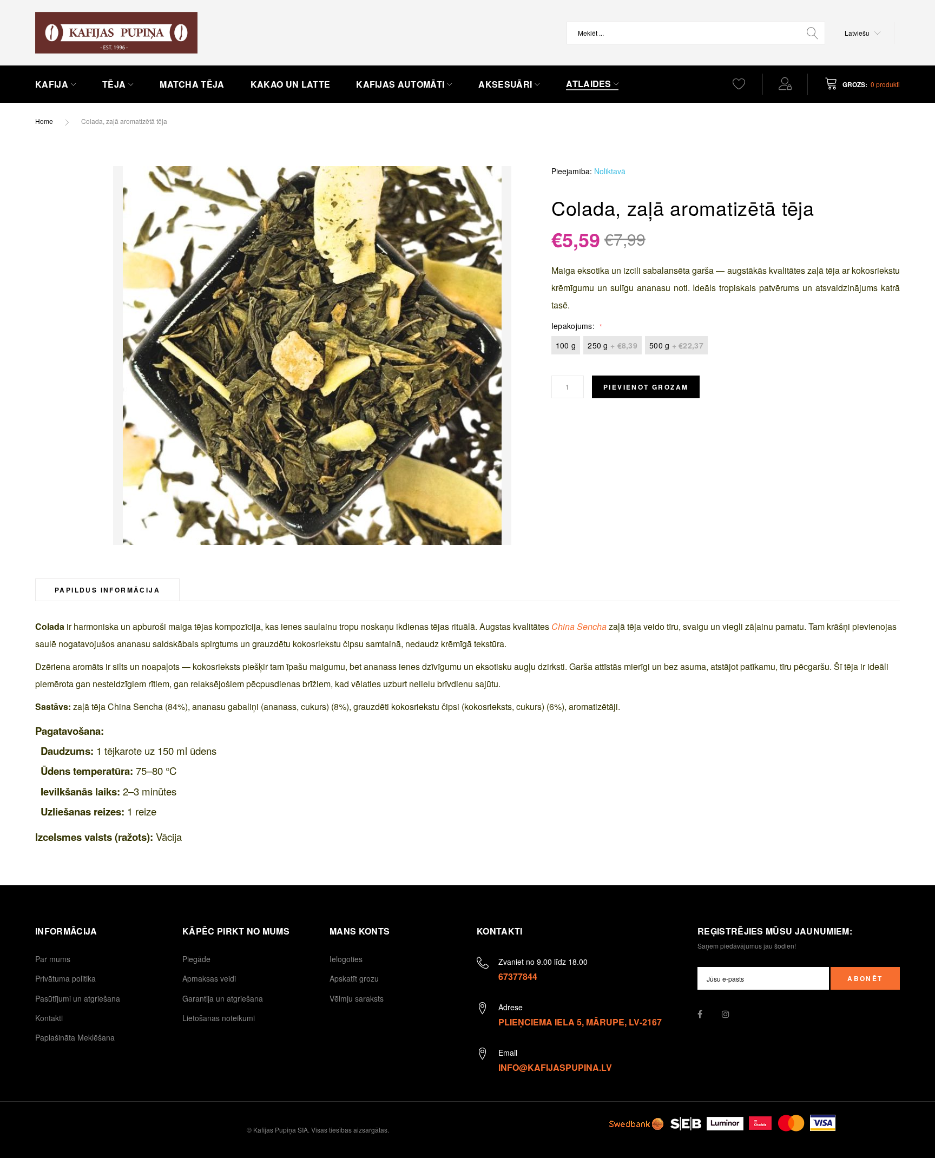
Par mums (52, 958)
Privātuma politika (65, 978)
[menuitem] (55, 84)
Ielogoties (346, 958)
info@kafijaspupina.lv (555, 1067)
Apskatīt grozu (354, 978)
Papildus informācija (107, 590)
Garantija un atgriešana (222, 998)
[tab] (107, 589)
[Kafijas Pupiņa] (116, 33)
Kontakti (49, 1017)
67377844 (517, 976)
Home (44, 121)
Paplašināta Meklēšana (75, 1037)
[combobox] (696, 33)
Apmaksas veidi (209, 978)
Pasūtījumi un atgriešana (77, 998)
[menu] (368, 84)
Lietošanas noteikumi (218, 1017)
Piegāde (196, 958)
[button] (863, 33)
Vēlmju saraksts (357, 998)
